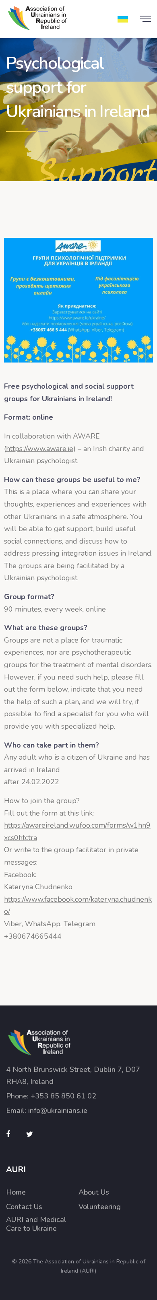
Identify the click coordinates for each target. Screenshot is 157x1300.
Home (16, 1192)
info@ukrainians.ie (57, 1110)
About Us (93, 1192)
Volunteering (99, 1206)
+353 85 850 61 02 (63, 1096)
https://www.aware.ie (39, 448)
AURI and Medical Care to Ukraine (36, 1224)
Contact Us (24, 1206)
